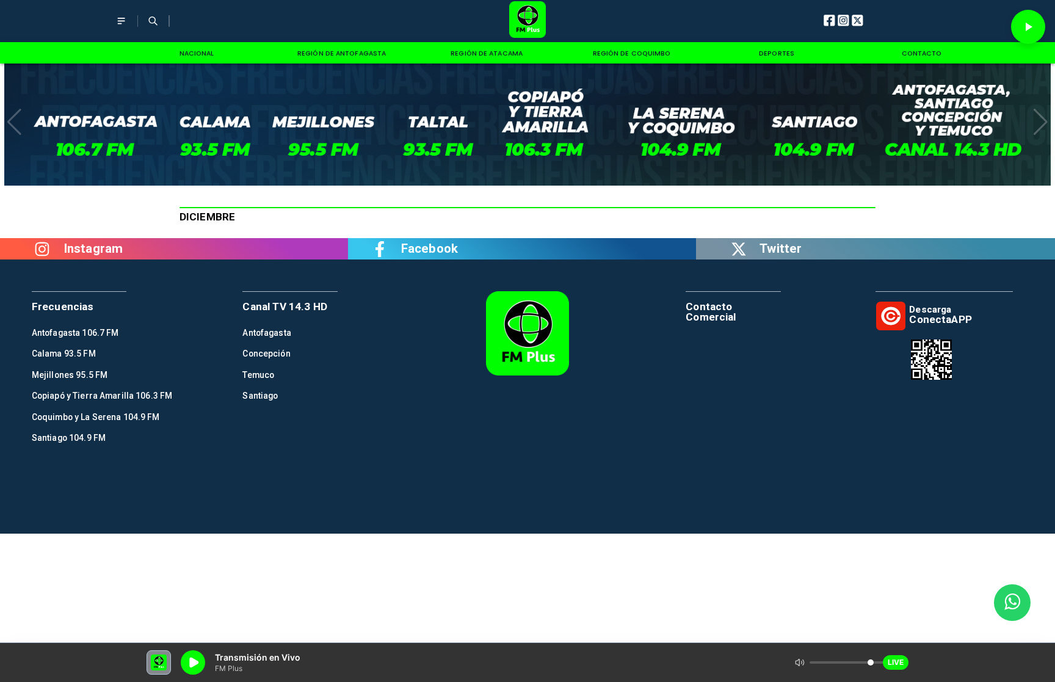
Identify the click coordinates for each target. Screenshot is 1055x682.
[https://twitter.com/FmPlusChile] (738, 248)
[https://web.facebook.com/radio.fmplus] (379, 248)
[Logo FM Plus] (528, 21)
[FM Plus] (121, 28)
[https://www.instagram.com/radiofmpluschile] (42, 248)
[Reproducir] (1028, 27)
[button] (14, 122)
